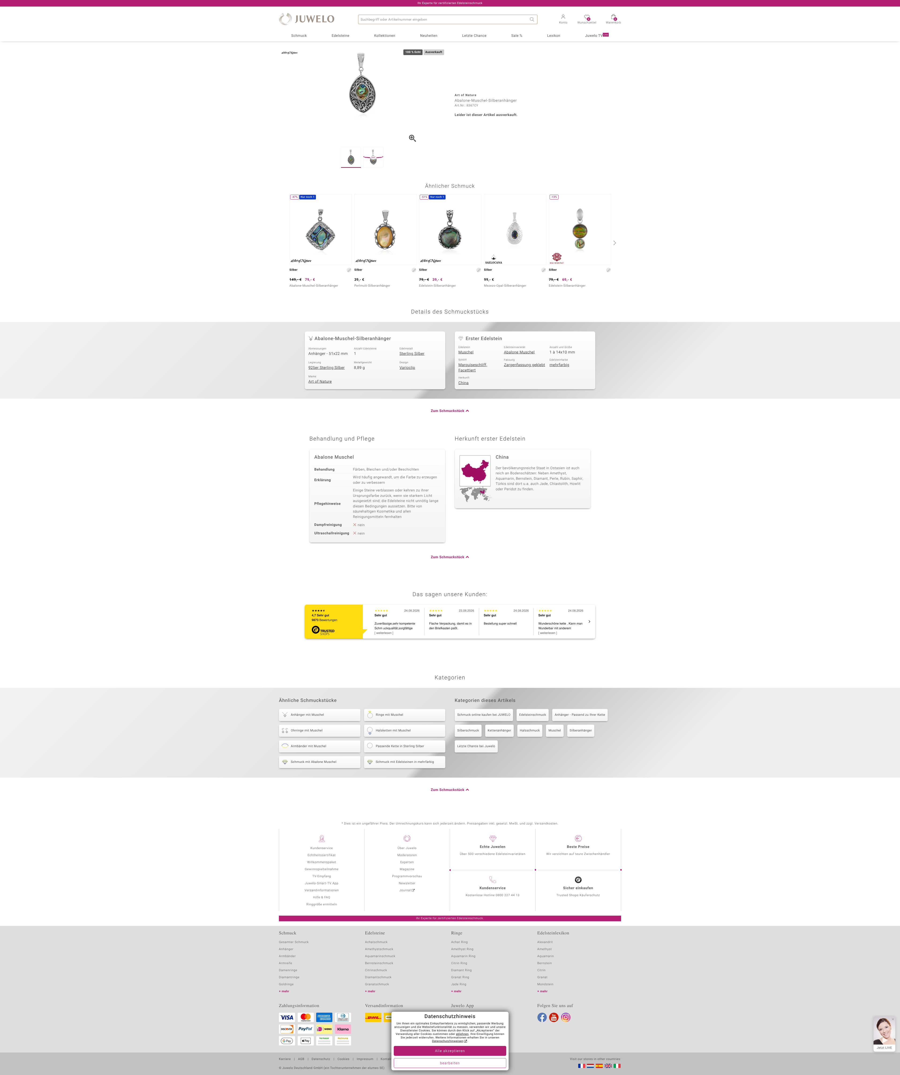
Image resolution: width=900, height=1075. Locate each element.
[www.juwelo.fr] (581, 1066)
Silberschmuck (468, 730)
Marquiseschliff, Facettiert (472, 367)
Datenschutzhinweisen (447, 1041)
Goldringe (286, 984)
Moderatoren (407, 855)
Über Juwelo (407, 848)
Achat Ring (459, 942)
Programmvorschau (407, 876)
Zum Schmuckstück (447, 411)
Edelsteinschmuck (532, 715)
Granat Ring (460, 977)
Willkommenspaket (321, 862)
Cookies (343, 1059)
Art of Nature (320, 381)
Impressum (365, 1059)
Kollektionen (384, 35)
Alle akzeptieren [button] (450, 1051)
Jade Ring (458, 984)
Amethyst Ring (462, 949)
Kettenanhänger (499, 730)
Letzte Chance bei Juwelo (476, 746)
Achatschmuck (376, 942)
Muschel (465, 352)
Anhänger (286, 949)
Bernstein (544, 963)
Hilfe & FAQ (321, 897)
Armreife (285, 963)
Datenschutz (321, 1059)
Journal (405, 890)
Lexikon (553, 35)
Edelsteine (340, 35)
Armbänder (287, 956)
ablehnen (462, 1034)
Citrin (541, 970)
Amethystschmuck (379, 949)
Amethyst (544, 949)
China (463, 383)
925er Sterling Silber (326, 368)
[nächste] (614, 242)
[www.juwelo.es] (599, 1066)
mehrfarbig (559, 365)
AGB (301, 1059)
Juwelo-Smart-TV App (321, 883)
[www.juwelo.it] (617, 1066)
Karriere (285, 1059)
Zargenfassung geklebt (524, 365)
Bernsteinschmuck (379, 963)
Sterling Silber (412, 353)
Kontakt (386, 1059)
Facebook (542, 1017)
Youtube (554, 1017)
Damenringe (288, 970)
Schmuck (299, 35)
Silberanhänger (581, 730)
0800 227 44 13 (508, 895)
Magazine (407, 869)
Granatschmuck (377, 984)
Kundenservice (321, 848)
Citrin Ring (459, 963)
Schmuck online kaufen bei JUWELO (483, 715)
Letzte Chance (474, 35)
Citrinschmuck (376, 970)
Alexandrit (545, 942)
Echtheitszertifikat (322, 855)
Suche (532, 19)
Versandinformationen (322, 890)
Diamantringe (289, 977)
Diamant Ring (461, 970)
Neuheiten (428, 35)
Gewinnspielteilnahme (321, 869)
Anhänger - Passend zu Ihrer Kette (580, 715)
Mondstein (545, 984)
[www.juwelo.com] (608, 1066)
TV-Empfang (321, 876)
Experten (407, 862)
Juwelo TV (596, 35)
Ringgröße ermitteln (321, 904)
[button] (563, 19)
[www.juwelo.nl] (590, 1066)
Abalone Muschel (519, 352)
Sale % (516, 35)
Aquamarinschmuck (380, 956)
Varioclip (407, 368)
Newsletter (407, 883)
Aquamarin (545, 956)
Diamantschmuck (378, 977)
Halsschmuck (530, 730)
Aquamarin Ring (463, 956)
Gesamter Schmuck (294, 942)
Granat (542, 977)
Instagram (565, 1017)
